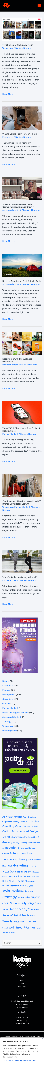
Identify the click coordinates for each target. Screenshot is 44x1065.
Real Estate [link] (20, 876)
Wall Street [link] (16, 927)
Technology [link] (7, 48)
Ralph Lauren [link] (7, 876)
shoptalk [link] (21, 885)
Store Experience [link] (26, 891)
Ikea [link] (30, 843)
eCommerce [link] (17, 837)
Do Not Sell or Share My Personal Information (21, 1060)
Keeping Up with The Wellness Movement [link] (17, 360)
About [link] (22, 980)
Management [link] (8, 694)
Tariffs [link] (5, 909)
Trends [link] (7, 921)
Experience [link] (7, 137)
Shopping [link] (30, 881)
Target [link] (31, 903)
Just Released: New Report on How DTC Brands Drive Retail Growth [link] (21, 502)
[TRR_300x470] (20, 645)
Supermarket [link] (23, 897)
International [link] (19, 853)
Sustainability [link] (18, 903)
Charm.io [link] (23, 821)
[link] (6, 5)
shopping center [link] (9, 885)
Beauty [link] (5, 681)
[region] (22, 1051)
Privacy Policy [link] (22, 1017)
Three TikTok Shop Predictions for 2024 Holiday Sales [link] (21, 429)
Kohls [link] (31, 853)
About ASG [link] (22, 986)
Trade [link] (25, 915)
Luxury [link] (23, 859)
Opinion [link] (6, 703)
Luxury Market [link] (34, 859)
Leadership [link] (10, 859)
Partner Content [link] (10, 364)
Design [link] (33, 831)
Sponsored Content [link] (11, 210)
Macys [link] (5, 866)
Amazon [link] (18, 816)
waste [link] (39, 928)
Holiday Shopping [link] (20, 843)
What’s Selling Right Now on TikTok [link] (19, 133)
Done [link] (6, 836)
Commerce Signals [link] (31, 826)
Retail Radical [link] (33, 876)
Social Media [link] (11, 890)
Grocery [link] (7, 842)
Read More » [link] (8, 93)
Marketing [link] (20, 865)
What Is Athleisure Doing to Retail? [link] (19, 577)
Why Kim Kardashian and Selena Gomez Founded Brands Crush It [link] (18, 205)
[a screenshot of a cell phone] (20, 773)
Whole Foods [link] (8, 932)
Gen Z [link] (36, 837)
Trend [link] (32, 915)
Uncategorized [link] (9, 730)
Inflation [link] (36, 842)
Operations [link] (7, 699)
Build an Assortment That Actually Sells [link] (21, 281)
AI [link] (3, 816)
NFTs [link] (29, 872)
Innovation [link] (9, 847)
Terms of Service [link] (22, 1023)
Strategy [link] (6, 721)
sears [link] (21, 880)
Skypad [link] (30, 886)
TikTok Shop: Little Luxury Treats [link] (18, 45)
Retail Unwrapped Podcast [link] (15, 712)
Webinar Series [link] (22, 1004)
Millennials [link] (33, 866)
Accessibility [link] (22, 1020)
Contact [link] (22, 983)
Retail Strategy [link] (9, 881)
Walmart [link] (30, 927)
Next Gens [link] (9, 871)
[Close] (42, 1038)
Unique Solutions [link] (20, 922)
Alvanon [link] (9, 817)
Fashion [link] (28, 837)
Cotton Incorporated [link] (15, 831)
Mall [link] (10, 866)
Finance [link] (6, 690)
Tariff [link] (38, 903)
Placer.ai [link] (35, 872)
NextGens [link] (22, 871)
